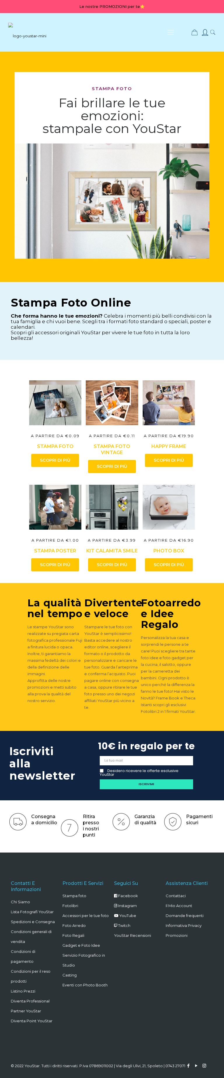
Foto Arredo (74, 925)
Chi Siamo (20, 902)
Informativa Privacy (184, 925)
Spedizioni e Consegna (33, 921)
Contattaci (176, 895)
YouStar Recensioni (132, 935)
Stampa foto (74, 895)
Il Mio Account (179, 905)
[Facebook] (189, 1065)
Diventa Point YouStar (31, 1021)
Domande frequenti (185, 915)
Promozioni (177, 935)
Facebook (127, 895)
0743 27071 (175, 1065)
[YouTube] (196, 1065)
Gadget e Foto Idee (81, 945)
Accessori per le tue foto (85, 915)
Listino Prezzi (23, 991)
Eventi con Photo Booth (85, 985)
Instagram (127, 905)
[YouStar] (27, 32)
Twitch (123, 925)
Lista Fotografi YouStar (32, 911)
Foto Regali (73, 935)
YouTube (127, 915)
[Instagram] (204, 1065)
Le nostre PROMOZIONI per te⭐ (112, 6)
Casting (69, 975)
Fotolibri (70, 905)
